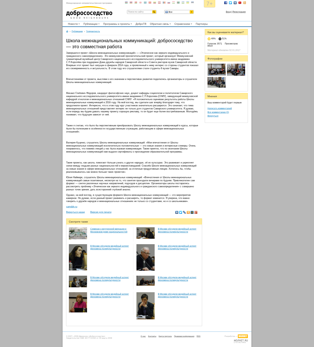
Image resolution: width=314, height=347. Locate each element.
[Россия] (168, 3)
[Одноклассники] (188, 212)
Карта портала (165, 336)
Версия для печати (100, 212)
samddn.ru (71, 206)
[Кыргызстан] (149, 3)
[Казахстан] (145, 3)
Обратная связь (159, 24)
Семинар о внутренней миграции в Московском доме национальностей (108, 230)
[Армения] (131, 3)
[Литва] (154, 3)
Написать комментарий (220, 108)
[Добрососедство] (89, 10)
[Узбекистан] (183, 3)
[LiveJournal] (184, 212)
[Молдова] (164, 3)
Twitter (230, 2)
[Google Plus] (196, 212)
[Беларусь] (135, 3)
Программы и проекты (116, 24)
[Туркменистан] (178, 3)
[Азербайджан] (126, 3)
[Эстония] (192, 3)
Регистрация (239, 12)
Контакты (152, 336)
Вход (228, 12)
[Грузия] (140, 3)
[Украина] (187, 3)
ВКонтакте (235, 2)
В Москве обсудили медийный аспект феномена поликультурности (177, 230)
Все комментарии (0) (218, 112)
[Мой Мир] (192, 212)
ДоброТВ (141, 23)
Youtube (239, 2)
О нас (143, 336)
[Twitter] (181, 212)
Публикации (90, 24)
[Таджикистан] (173, 3)
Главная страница (67, 31)
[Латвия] (159, 3)
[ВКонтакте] (177, 212)
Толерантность (93, 31)
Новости (72, 24)
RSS (244, 2)
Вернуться (213, 116)
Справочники (182, 24)
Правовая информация (184, 336)
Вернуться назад (75, 212)
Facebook (225, 2)
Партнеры (202, 23)
